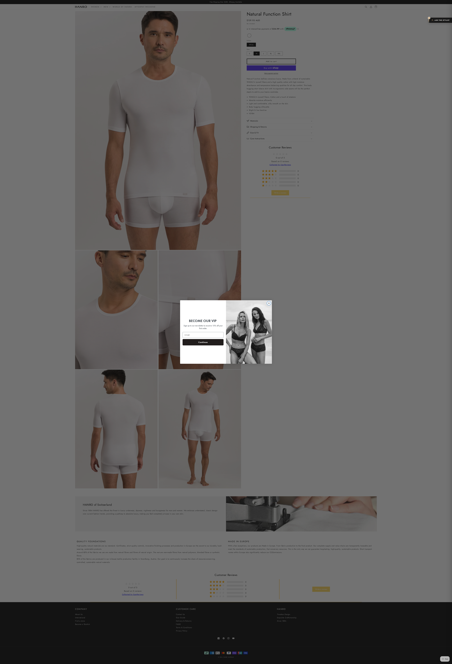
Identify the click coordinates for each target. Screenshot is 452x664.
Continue (203, 342)
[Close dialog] (269, 303)
